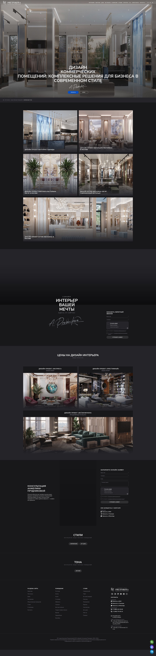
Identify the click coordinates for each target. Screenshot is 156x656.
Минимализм (86, 602)
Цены (83, 92)
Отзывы (120, 2)
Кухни (56, 596)
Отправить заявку (117, 337)
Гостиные (57, 591)
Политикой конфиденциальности (120, 330)
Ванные (57, 612)
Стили (29, 604)
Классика (85, 599)
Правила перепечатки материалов (58, 639)
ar (152, 2)
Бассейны (57, 618)
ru (148, 2)
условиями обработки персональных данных (116, 499)
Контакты (142, 2)
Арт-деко (83, 543)
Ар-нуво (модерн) (87, 596)
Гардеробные (58, 615)
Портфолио (92, 2)
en (150, 2)
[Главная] (3, 100)
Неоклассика (86, 607)
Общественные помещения (34, 602)
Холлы (57, 594)
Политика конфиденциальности (98, 639)
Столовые (57, 599)
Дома (102, 2)
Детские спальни (59, 607)
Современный (73, 543)
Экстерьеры (108, 2)
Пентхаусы (30, 594)
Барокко (85, 604)
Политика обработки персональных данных (78, 639)
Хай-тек (85, 612)
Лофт (84, 594)
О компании (114, 2)
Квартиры (97, 2)
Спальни (57, 604)
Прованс (85, 615)
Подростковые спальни (61, 610)
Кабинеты (57, 602)
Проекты (73, 92)
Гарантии (125, 2)
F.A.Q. (130, 2)
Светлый (78, 570)
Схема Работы (135, 2)
